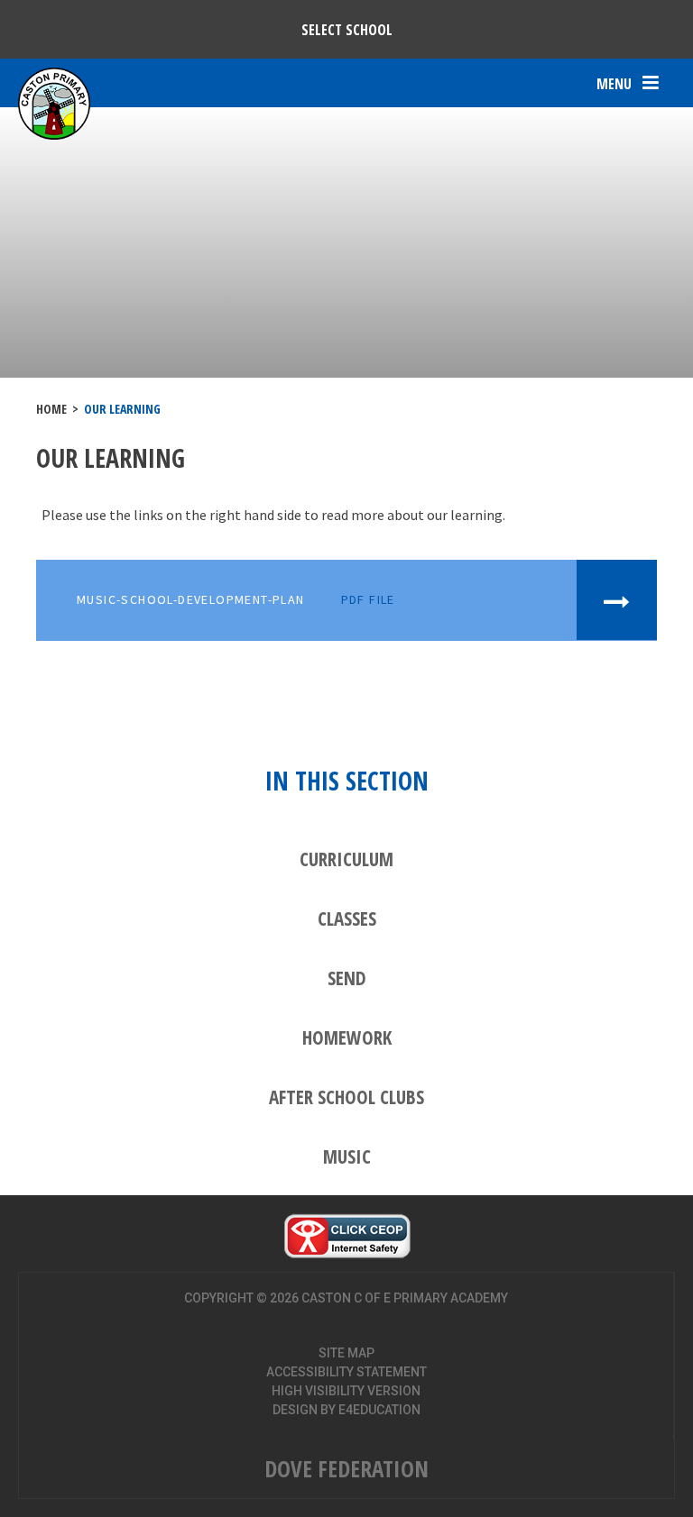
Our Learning (122, 408)
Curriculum (346, 859)
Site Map (346, 1353)
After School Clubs (346, 1097)
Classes (347, 918)
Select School (347, 30)
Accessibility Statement (346, 1372)
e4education (379, 1410)
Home (51, 408)
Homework (347, 1037)
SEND (347, 978)
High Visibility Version (346, 1391)
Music (347, 1156)
